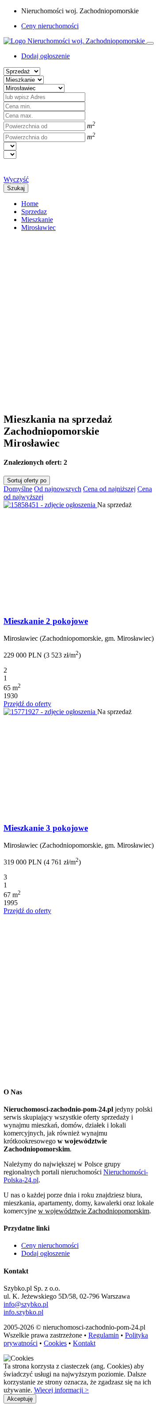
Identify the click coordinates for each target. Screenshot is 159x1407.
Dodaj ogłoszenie (45, 1253)
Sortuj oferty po (26, 480)
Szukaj (16, 188)
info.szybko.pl (23, 1312)
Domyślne (18, 489)
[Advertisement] (79, 318)
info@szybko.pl (26, 1304)
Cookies (55, 1343)
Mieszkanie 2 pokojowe (46, 621)
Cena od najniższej (109, 489)
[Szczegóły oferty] (50, 505)
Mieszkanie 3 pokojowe (46, 828)
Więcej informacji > (61, 1390)
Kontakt (84, 1343)
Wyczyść (16, 179)
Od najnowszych (57, 489)
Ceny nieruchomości (50, 26)
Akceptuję (20, 1399)
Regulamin (103, 1335)
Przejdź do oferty (27, 703)
